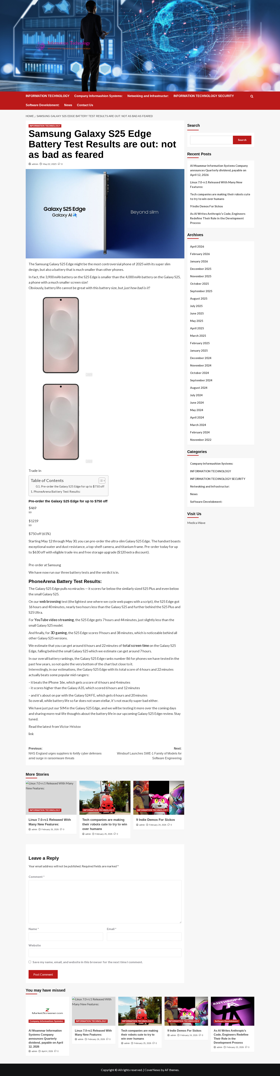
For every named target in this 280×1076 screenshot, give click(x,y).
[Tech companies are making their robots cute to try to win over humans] (104, 798)
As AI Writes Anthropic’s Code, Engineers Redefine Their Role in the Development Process (217, 218)
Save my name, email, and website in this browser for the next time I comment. (88, 962)
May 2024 (196, 410)
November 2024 (200, 365)
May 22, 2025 (50, 164)
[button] (252, 96)
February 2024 (200, 432)
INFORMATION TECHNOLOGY (48, 96)
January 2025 (199, 350)
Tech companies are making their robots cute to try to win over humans (104, 824)
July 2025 (196, 306)
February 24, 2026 (157, 825)
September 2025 (201, 291)
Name (34, 929)
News (68, 105)
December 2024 (200, 358)
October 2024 (199, 372)
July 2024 (196, 395)
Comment (37, 876)
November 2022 (200, 439)
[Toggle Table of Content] (100, 480)
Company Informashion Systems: (98, 96)
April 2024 (197, 417)
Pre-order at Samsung (45, 565)
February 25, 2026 (103, 834)
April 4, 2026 (47, 1051)
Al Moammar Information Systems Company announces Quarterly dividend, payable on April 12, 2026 (219, 170)
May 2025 (196, 320)
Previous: (65, 753)
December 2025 (200, 268)
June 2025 (197, 313)
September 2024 (201, 380)
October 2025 (199, 283)
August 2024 (198, 387)
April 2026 (197, 246)
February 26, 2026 (50, 829)
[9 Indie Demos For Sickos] (158, 798)
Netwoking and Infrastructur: (148, 96)
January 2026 (199, 261)
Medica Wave (196, 522)
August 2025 (198, 298)
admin (35, 164)
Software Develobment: (42, 105)
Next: (149, 753)
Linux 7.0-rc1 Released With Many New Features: (216, 184)
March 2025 (198, 335)
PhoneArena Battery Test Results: (57, 491)
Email (111, 929)
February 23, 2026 (235, 1047)
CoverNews (152, 1070)
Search (193, 125)
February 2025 (200, 343)
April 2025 (197, 328)
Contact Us (85, 105)
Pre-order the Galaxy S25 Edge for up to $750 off (72, 486)
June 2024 (197, 402)
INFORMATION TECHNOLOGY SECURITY (204, 96)
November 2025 (200, 276)
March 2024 (198, 425)
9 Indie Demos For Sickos (155, 820)
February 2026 (200, 254)
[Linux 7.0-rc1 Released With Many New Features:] (51, 798)
